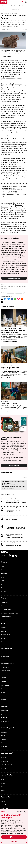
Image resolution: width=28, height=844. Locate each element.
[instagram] (16, 556)
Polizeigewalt (4, 602)
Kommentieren (10, 293)
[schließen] (25, 811)
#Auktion (24, 286)
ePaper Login (4, 808)
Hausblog (3, 631)
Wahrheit (3, 591)
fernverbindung (5, 685)
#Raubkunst (4, 286)
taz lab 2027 (4, 746)
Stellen (3, 638)
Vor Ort (3, 735)
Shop (2, 787)
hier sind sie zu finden (7, 488)
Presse (3, 642)
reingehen (3, 699)
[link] (4, 6)
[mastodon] (10, 556)
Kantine (3, 783)
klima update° (4, 689)
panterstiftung (5, 667)
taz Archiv (3, 768)
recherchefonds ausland (7, 663)
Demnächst (4, 732)
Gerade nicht (20, 811)
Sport (2, 580)
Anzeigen (3, 790)
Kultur (2, 577)
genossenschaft (5, 656)
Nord (8, 9)
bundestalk (4, 681)
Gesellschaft (4, 573)
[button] (26, 2)
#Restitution (10, 286)
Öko (2, 570)
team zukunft (4, 710)
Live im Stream (5, 739)
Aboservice (4, 805)
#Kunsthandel (17, 286)
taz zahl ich (4, 660)
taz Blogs (3, 757)
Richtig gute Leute (6, 609)
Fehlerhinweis (19, 293)
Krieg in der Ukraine (6, 616)
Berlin (2, 584)
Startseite (3, 9)
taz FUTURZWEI (5, 761)
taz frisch (3, 714)
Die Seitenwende (5, 634)
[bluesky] (13, 556)
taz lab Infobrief (5, 721)
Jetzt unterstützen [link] (14, 278)
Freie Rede (4, 696)
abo (2, 653)
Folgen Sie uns (4, 555)
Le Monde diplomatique (7, 765)
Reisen (2, 779)
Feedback (3, 801)
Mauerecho (4, 692)
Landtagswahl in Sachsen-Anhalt (9, 613)
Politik (2, 566)
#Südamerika (4, 288)
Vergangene (4, 743)
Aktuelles (3, 627)
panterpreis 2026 (5, 670)
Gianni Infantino (5, 606)
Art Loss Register (15, 172)
